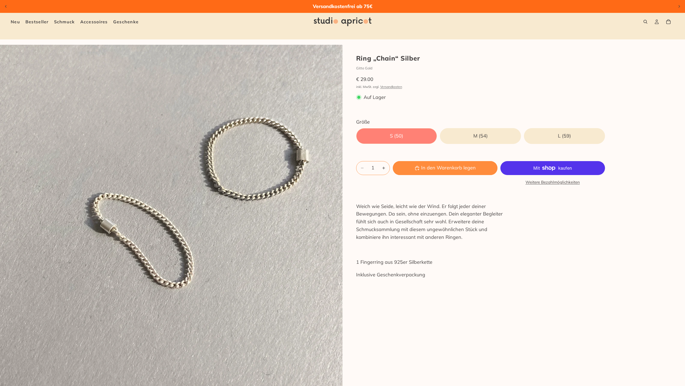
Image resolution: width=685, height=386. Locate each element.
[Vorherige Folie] (6, 6)
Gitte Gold (364, 68)
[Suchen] (645, 22)
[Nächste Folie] (679, 6)
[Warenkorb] (668, 22)
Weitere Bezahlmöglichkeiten (553, 182)
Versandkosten (391, 87)
